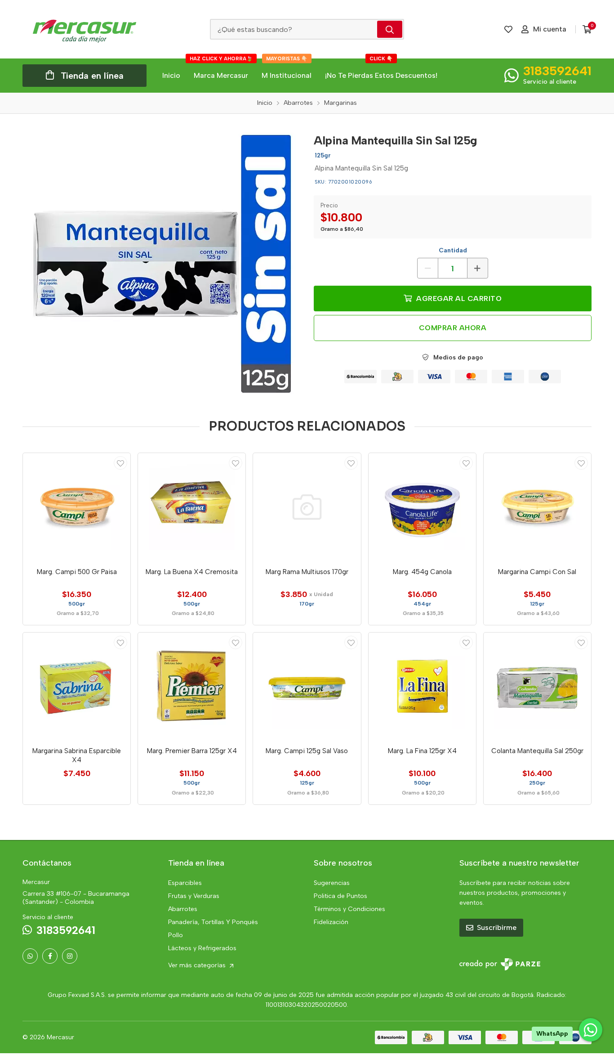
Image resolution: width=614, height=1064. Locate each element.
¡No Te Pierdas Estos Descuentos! (381, 69)
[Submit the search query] (389, 29)
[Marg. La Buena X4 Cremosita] (191, 507)
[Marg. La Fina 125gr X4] (422, 686)
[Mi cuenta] (120, 463)
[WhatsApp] (30, 956)
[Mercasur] (84, 29)
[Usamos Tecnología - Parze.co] (499, 964)
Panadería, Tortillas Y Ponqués (213, 922)
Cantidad (453, 250)
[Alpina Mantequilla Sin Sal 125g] (161, 262)
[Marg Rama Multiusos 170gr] (306, 507)
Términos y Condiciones (349, 909)
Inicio (171, 75)
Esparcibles (185, 883)
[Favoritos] (508, 29)
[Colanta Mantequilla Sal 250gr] (537, 686)
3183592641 (557, 70)
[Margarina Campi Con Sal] (537, 507)
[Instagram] (69, 956)
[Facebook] (50, 956)
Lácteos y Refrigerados (202, 948)
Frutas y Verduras (193, 896)
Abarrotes (182, 909)
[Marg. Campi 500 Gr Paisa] (76, 507)
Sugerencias (332, 883)
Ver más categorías (197, 965)
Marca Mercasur (221, 69)
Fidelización (331, 922)
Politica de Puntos (340, 896)
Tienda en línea (92, 75)
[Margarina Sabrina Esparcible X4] (76, 686)
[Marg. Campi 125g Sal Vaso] (306, 686)
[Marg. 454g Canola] (422, 507)
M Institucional (286, 69)
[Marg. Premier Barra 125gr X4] (191, 686)
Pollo (175, 935)
